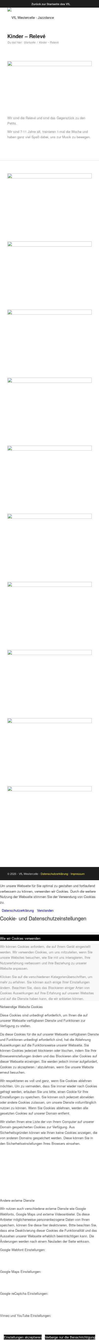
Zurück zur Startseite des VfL (50, 4)
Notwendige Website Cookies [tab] (21, 1006)
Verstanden (45, 910)
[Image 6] (49, 786)
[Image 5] (49, 650)
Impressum (78, 874)
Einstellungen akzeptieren (23, 1337)
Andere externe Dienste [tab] (17, 1200)
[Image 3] (49, 514)
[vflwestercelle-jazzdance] (41, 17)
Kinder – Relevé (26, 36)
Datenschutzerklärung (54, 874)
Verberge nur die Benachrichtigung (70, 1337)
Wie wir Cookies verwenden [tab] (20, 938)
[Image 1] (49, 242)
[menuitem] (51, 4)
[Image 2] (49, 378)
